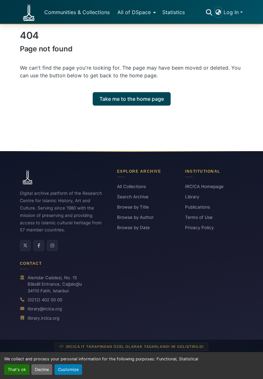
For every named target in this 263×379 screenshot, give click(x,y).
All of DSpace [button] (134, 12)
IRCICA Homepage (204, 186)
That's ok (17, 369)
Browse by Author (135, 217)
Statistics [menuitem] (173, 12)
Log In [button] (232, 12)
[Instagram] (52, 245)
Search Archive (132, 196)
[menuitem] (136, 12)
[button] (29, 12)
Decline (42, 369)
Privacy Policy (199, 227)
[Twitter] (25, 245)
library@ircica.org (45, 308)
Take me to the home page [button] (131, 99)
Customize (68, 369)
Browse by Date (133, 227)
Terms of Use (199, 217)
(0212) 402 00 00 (45, 299)
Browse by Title (133, 207)
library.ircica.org (43, 318)
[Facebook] (38, 245)
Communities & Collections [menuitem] (77, 12)
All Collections (131, 186)
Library (192, 196)
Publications (197, 207)
